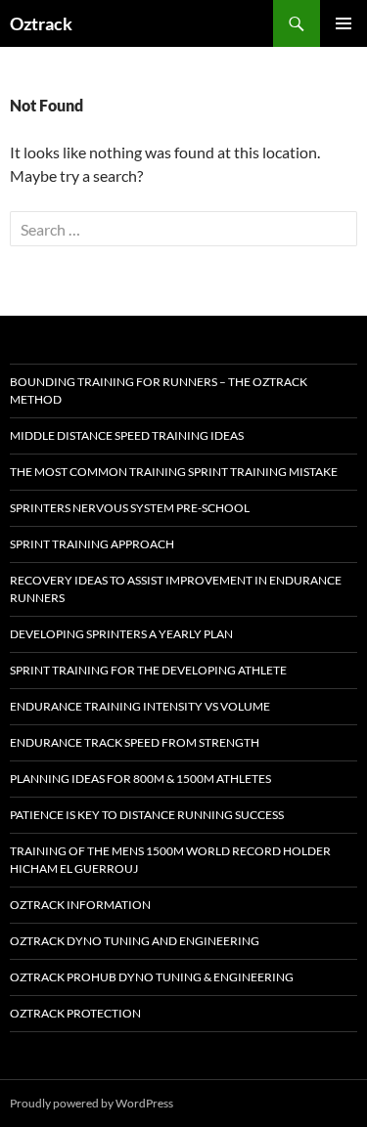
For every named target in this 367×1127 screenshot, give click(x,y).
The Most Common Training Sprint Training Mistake (174, 471)
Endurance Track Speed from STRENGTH (134, 742)
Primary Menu (343, 23)
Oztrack (41, 23)
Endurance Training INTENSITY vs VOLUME (140, 706)
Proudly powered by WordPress (91, 1103)
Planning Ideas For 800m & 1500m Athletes (140, 778)
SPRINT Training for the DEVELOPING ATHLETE (148, 670)
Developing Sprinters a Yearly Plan (121, 634)
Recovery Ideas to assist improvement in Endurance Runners (176, 589)
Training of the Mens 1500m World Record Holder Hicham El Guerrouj (170, 860)
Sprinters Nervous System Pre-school (130, 507)
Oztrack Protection (75, 1013)
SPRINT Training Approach (92, 544)
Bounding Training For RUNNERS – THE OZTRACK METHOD (158, 390)
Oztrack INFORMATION (80, 904)
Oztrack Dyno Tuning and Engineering (134, 940)
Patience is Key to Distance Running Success (147, 814)
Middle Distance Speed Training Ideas (127, 435)
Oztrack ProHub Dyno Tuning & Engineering (152, 977)
